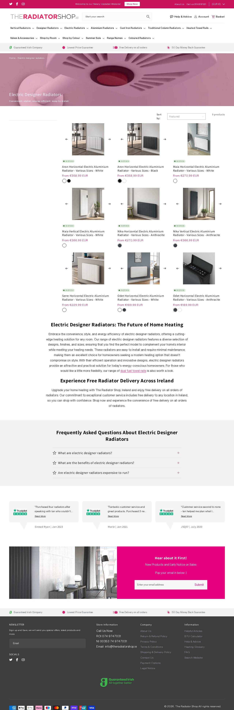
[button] (22, 28)
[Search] (148, 17)
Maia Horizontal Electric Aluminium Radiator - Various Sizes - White (196, 168)
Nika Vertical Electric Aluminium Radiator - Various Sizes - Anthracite (196, 233)
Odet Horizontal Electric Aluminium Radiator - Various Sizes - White (141, 298)
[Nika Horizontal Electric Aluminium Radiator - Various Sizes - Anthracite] (119, 245)
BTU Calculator (193, 636)
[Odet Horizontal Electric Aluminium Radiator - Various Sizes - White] (119, 310)
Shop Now (132, 4)
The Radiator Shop (186, 706)
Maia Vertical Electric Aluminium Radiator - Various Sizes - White (83, 233)
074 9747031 (112, 636)
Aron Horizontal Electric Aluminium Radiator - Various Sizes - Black (141, 168)
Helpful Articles (193, 631)
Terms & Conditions (151, 646)
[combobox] (117, 17)
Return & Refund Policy (153, 636)
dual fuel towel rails (133, 371)
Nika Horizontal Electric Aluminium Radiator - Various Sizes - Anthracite (141, 233)
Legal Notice (147, 668)
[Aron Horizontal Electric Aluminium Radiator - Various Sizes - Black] (69, 181)
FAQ (187, 652)
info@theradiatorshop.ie (121, 646)
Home (12, 58)
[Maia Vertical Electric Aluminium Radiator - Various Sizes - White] (64, 245)
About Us (180, 4)
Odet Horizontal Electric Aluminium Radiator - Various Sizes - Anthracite (196, 298)
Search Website (193, 657)
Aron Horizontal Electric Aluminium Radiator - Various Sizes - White (85, 168)
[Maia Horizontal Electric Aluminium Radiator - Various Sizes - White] (175, 181)
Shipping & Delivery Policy (155, 652)
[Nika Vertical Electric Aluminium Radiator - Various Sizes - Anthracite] (175, 245)
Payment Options (150, 662)
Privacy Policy (148, 641)
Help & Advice (192, 641)
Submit (199, 584)
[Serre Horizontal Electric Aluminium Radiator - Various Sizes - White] (64, 310)
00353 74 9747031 (113, 641)
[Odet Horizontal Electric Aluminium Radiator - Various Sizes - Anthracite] (124, 310)
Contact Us (146, 657)
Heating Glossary (194, 646)
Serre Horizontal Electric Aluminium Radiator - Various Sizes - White (85, 298)
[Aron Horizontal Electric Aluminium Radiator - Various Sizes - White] (64, 181)
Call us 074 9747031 (196, 4)
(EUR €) (216, 4)
